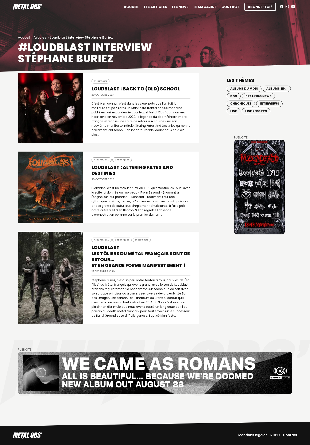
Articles (40, 37)
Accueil (131, 6)
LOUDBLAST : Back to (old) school (136, 89)
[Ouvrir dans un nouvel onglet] (259, 187)
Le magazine (205, 6)
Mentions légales (252, 435)
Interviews (100, 81)
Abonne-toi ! (260, 6)
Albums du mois (244, 88)
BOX (233, 96)
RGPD (275, 435)
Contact (230, 6)
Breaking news (258, 96)
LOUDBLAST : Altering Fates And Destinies (132, 170)
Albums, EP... (101, 159)
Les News (180, 6)
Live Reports (256, 111)
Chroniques (122, 159)
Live (233, 111)
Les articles (155, 6)
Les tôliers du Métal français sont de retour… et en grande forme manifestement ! (141, 256)
